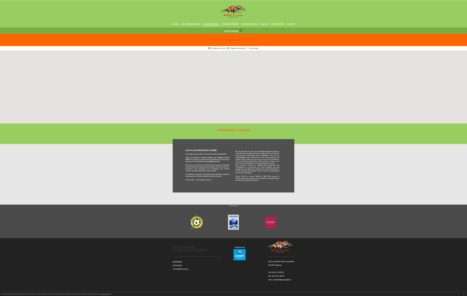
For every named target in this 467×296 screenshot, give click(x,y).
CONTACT (291, 24)
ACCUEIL (175, 24)
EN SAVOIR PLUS (106, 294)
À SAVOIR (264, 24)
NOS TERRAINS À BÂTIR (191, 24)
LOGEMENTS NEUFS (211, 24)
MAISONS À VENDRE (230, 24)
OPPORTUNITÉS (277, 24)
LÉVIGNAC (177, 265)
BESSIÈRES (177, 262)
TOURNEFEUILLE (180, 269)
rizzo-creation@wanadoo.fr (279, 279)
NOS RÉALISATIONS (249, 24)
